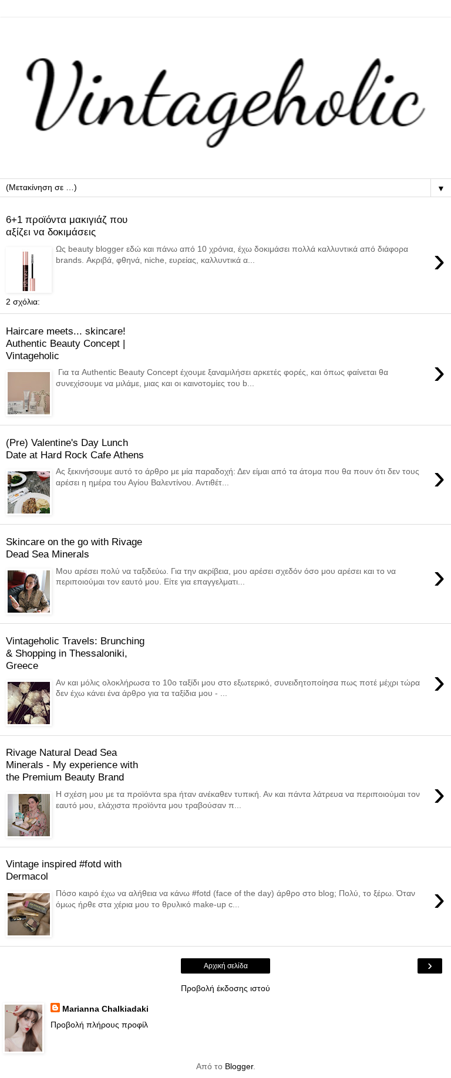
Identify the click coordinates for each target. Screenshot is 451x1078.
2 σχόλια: (23, 301)
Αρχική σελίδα (226, 966)
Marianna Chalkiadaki (105, 1008)
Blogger (239, 1066)
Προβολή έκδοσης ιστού (225, 988)
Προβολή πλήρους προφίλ (99, 1024)
